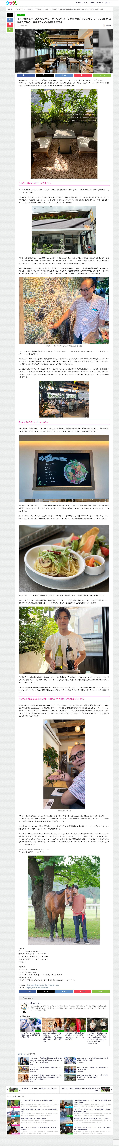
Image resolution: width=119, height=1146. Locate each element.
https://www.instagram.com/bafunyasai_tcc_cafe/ (43, 985)
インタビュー (20, 14)
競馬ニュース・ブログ (97, 2)
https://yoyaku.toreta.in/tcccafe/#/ (38, 987)
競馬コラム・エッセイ (82, 2)
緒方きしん (108, 25)
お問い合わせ (108, 2)
